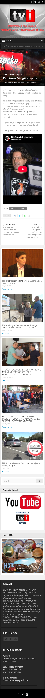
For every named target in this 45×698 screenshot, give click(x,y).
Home (6, 75)
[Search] (39, 481)
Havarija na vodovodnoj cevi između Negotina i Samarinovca (11, 229)
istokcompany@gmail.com (16, 680)
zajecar (23, 208)
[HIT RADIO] (22, 511)
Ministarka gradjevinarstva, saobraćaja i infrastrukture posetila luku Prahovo (20, 326)
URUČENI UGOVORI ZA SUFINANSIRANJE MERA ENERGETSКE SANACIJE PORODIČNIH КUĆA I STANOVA (21, 372)
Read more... (7, 289)
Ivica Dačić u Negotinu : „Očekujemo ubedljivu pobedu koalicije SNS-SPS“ (34, 230)
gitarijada (14, 208)
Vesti (12, 75)
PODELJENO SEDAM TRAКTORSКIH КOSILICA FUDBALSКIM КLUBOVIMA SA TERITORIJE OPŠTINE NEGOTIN (21, 418)
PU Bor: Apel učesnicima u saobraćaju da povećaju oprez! (21, 464)
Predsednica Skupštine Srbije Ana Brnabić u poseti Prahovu (22, 282)
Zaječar (19, 75)
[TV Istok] (22, 15)
